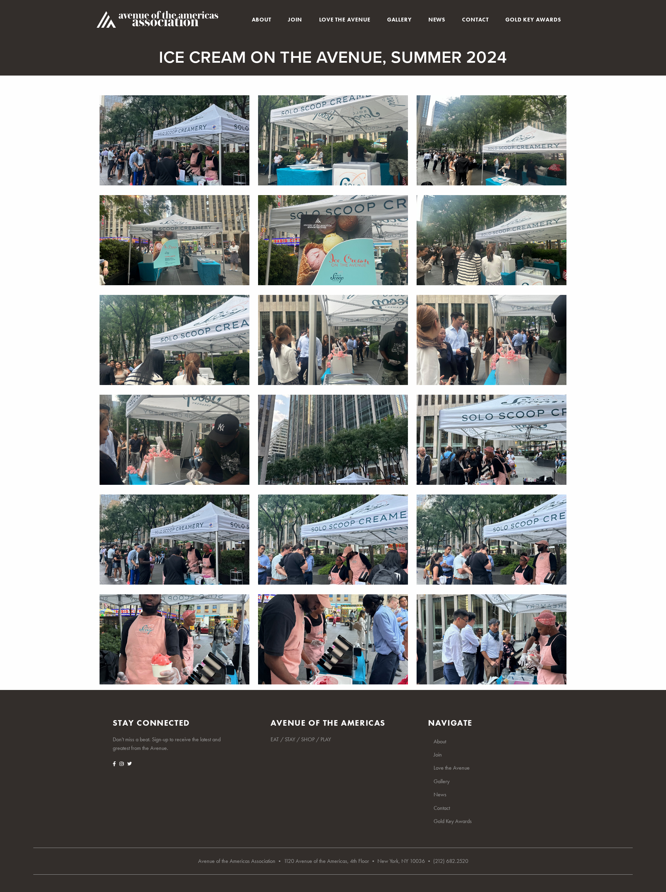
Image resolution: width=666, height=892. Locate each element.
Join (295, 20)
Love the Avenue (344, 20)
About (261, 20)
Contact (475, 20)
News (436, 20)
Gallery (399, 20)
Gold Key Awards (533, 20)
